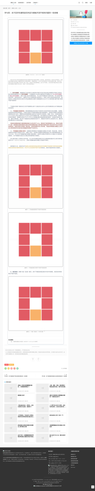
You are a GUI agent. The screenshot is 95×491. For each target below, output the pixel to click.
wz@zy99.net (55, 456)
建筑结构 (32, 74)
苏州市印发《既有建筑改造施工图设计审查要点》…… (82, 32)
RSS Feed (73, 467)
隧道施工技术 (21, 395)
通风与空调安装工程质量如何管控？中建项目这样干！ (57, 396)
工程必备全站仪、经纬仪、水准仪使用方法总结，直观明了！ (25, 406)
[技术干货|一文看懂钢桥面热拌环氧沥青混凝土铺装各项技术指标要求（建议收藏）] (10, 438)
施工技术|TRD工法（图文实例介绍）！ (58, 435)
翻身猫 (23, 354)
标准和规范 (21, 2)
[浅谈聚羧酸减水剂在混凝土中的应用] (42, 428)
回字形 (6, 364)
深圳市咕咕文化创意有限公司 (12, 457)
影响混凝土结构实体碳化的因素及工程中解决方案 (25, 425)
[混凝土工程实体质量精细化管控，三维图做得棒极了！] (10, 388)
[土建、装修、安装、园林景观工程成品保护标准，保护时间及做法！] (42, 388)
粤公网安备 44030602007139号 (54, 485)
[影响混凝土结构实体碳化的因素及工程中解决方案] (10, 428)
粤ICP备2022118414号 (47, 484)
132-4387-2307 (54, 458)
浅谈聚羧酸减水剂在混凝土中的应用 (57, 425)
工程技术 (35, 2)
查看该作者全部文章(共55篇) (81, 43)
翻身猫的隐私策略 (74, 460)
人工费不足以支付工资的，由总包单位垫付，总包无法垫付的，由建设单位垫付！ (57, 406)
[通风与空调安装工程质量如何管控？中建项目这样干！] (42, 398)
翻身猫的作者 (73, 456)
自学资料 (28, 2)
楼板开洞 (11, 364)
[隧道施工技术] (10, 398)
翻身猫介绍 (73, 454)
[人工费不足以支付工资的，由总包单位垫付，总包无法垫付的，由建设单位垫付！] (42, 408)
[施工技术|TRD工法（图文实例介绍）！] (42, 438)
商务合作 (72, 465)
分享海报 (64, 368)
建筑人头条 (13, 2)
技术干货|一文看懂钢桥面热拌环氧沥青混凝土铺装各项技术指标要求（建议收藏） (26, 435)
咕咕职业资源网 (5, 2)
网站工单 (55, 454)
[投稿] (79, 2)
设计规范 (20, 341)
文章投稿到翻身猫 (74, 463)
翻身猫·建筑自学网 (6, 452)
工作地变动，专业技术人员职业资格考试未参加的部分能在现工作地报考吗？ (25, 416)
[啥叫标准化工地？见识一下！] (42, 418)
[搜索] (82, 2)
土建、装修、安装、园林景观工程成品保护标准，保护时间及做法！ (57, 386)
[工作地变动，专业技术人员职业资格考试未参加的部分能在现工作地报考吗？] (10, 418)
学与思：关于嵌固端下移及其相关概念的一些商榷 (15, 376)
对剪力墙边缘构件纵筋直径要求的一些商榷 (80, 40)
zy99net (52, 463)
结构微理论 (17, 352)
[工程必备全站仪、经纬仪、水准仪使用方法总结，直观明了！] (10, 408)
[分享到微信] (5, 368)
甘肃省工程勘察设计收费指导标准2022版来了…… (81, 36)
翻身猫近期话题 (74, 458)
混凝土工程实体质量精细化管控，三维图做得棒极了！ (25, 386)
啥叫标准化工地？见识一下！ (57, 415)
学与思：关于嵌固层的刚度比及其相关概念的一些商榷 (54, 376)
